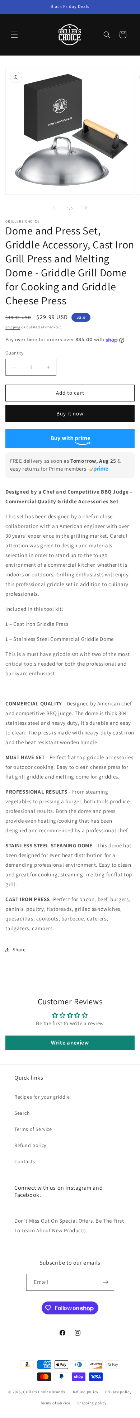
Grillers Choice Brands (44, 1391)
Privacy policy (118, 1391)
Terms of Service (33, 1129)
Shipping (12, 327)
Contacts (24, 1161)
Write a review (70, 1042)
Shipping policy (92, 1402)
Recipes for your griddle (42, 1097)
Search (22, 1113)
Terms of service (55, 1402)
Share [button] (19, 949)
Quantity (14, 353)
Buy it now (70, 413)
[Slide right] (86, 208)
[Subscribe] (106, 1282)
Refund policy (30, 1145)
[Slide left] (54, 208)
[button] (14, 35)
